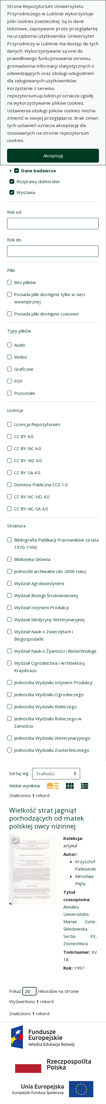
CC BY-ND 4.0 (28, 460)
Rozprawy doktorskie (38, 181)
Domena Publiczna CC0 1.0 (41, 484)
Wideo (20, 357)
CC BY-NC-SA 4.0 (31, 509)
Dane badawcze (38, 170)
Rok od (14, 212)
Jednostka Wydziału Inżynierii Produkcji (53, 682)
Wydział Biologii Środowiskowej (46, 595)
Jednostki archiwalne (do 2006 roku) (50, 571)
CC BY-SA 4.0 (27, 472)
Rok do (14, 240)
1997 (79, 968)
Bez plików (25, 282)
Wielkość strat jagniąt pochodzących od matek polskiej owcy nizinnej (46, 818)
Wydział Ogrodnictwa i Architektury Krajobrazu (49, 666)
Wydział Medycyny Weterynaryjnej (49, 619)
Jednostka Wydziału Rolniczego (45, 706)
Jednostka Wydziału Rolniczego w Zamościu (48, 722)
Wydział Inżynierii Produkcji (41, 607)
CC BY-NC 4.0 (27, 448)
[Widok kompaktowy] (70, 785)
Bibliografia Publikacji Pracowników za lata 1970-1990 (56, 543)
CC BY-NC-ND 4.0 (31, 497)
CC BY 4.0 (24, 436)
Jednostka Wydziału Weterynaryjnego (52, 738)
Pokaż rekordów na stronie (44, 991)
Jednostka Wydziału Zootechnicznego (52, 750)
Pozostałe (24, 393)
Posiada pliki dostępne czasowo (46, 314)
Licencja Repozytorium (37, 424)
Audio (19, 345)
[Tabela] (84, 785)
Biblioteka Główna (32, 559)
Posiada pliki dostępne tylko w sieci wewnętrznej (49, 298)
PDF (18, 381)
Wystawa (25, 192)
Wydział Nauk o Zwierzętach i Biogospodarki (43, 635)
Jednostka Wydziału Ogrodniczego (49, 694)
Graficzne (24, 369)
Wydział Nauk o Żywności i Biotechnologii (55, 651)
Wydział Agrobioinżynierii (39, 583)
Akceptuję (53, 155)
